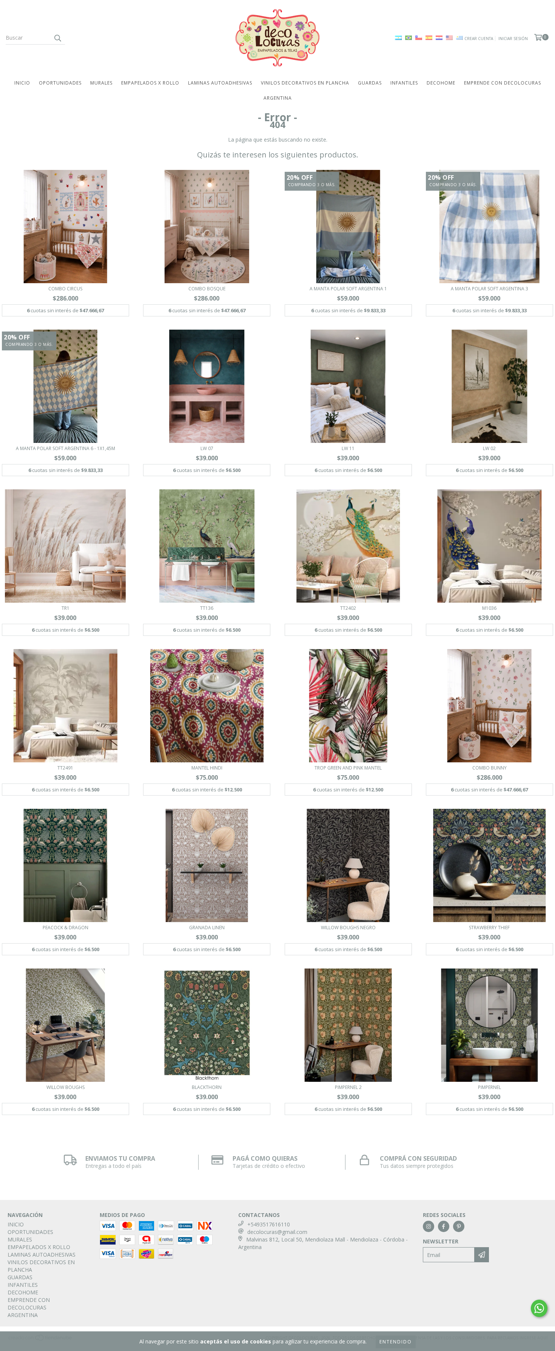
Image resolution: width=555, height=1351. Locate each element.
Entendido (395, 1342)
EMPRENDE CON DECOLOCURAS (502, 83)
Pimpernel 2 (348, 1087)
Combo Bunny (489, 768)
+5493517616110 (268, 1224)
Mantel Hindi (206, 768)
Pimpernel (489, 1087)
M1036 (489, 608)
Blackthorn (207, 1087)
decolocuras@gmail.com (277, 1231)
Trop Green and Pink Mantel (348, 768)
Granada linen (207, 927)
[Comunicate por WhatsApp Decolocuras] (539, 1308)
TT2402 (348, 608)
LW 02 (489, 448)
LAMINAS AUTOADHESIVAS (220, 83)
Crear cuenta (478, 38)
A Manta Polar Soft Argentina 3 (489, 288)
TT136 (206, 608)
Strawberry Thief (489, 927)
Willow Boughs (65, 1087)
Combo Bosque (206, 288)
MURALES (101, 83)
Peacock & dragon (65, 927)
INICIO (22, 83)
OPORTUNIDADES (60, 83)
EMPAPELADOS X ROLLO (150, 83)
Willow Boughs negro (348, 927)
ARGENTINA (278, 98)
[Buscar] (57, 38)
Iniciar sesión (513, 38)
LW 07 (206, 448)
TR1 (65, 608)
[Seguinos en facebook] (443, 1226)
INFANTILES (404, 83)
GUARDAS (370, 83)
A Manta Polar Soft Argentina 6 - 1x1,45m (65, 448)
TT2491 (65, 768)
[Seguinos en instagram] (428, 1226)
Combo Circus (65, 288)
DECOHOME (441, 83)
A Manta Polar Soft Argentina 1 (348, 288)
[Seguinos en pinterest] (458, 1226)
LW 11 (348, 448)
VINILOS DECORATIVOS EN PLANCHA (305, 83)
